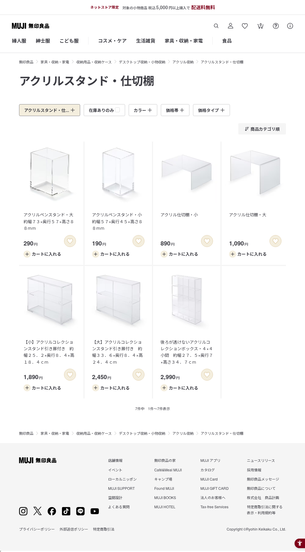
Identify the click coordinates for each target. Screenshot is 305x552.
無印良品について (261, 488)
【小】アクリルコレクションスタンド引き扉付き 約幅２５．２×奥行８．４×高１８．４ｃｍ (49, 352)
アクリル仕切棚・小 (179, 215)
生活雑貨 (145, 40)
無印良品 (26, 61)
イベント (115, 469)
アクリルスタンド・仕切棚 (222, 61)
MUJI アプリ (210, 460)
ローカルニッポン (122, 478)
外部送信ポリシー (74, 528)
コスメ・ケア (112, 40)
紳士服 (43, 40)
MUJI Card (209, 478)
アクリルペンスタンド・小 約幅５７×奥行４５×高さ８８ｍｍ (119, 221)
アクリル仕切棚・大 (247, 215)
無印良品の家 (165, 460)
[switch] (70, 241)
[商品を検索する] (216, 26)
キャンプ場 (163, 478)
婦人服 (19, 40)
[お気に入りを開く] (245, 26)
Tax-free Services (214, 506)
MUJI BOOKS (165, 497)
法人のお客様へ (212, 497)
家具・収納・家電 (184, 40)
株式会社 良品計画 (263, 497)
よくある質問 (119, 506)
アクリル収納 (183, 61)
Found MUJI (164, 488)
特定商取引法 (103, 528)
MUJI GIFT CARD (214, 488)
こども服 (69, 40)
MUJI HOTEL (164, 506)
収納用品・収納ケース (94, 61)
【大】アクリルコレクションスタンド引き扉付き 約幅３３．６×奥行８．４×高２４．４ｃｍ (117, 352)
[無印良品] (37, 460)
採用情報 (254, 469)
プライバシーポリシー (37, 528)
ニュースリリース (261, 460)
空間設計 (115, 497)
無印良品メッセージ (263, 478)
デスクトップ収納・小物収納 (142, 61)
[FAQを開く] (276, 26)
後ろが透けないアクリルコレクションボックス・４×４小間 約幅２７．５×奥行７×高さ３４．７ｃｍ (187, 352)
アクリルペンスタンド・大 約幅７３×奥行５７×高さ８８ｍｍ (50, 221)
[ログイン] (230, 26)
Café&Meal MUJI (168, 469)
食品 (227, 40)
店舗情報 (115, 460)
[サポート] (290, 26)
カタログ (207, 469)
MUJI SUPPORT (121, 488)
